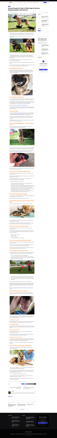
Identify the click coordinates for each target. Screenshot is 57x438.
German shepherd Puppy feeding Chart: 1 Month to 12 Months (45, 17)
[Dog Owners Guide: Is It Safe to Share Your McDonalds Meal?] (22, 400)
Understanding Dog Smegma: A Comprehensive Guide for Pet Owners (45, 25)
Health (31, 2)
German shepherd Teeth (10, 381)
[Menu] (8, 2)
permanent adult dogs (19, 151)
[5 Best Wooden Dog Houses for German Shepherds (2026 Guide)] (39, 45)
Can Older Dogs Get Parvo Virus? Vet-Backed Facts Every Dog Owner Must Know (12, 405)
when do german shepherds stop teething (22, 381)
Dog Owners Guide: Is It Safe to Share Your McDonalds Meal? (22, 405)
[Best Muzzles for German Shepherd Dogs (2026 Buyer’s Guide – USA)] (39, 53)
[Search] (48, 2)
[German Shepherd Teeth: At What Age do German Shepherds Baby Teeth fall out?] (22, 23)
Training (21, 2)
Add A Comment (22, 409)
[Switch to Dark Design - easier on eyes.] (47, 2)
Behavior (28, 2)
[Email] (5, 42)
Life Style (34, 2)
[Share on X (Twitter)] (45, 12)
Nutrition (37, 2)
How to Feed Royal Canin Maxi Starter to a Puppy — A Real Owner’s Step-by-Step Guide (42, 39)
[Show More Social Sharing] (48, 12)
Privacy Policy (42, 425)
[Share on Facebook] (43, 12)
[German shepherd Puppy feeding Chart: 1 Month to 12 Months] (39, 17)
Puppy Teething (15, 381)
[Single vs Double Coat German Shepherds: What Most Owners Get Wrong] (39, 21)
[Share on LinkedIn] (47, 12)
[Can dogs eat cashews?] (31, 400)
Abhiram (13, 391)
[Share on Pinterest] (46, 12)
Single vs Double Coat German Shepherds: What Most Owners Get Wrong (45, 21)
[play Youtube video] (23, 160)
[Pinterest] (5, 40)
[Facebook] (5, 35)
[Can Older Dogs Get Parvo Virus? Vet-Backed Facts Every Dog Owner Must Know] (12, 400)
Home (18, 2)
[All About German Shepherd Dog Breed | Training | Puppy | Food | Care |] (12, 3)
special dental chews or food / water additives (18, 113)
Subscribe (45, 2)
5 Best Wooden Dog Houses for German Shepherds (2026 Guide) (45, 46)
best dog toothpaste (27, 103)
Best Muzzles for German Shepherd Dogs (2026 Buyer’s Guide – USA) (45, 53)
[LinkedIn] (5, 38)
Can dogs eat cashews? (30, 404)
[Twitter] (5, 37)
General (25, 2)
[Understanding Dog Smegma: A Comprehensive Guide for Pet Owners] (39, 25)
